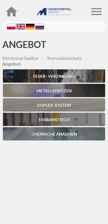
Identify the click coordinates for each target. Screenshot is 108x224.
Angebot (24, 44)
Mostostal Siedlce (20, 58)
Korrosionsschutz (64, 58)
